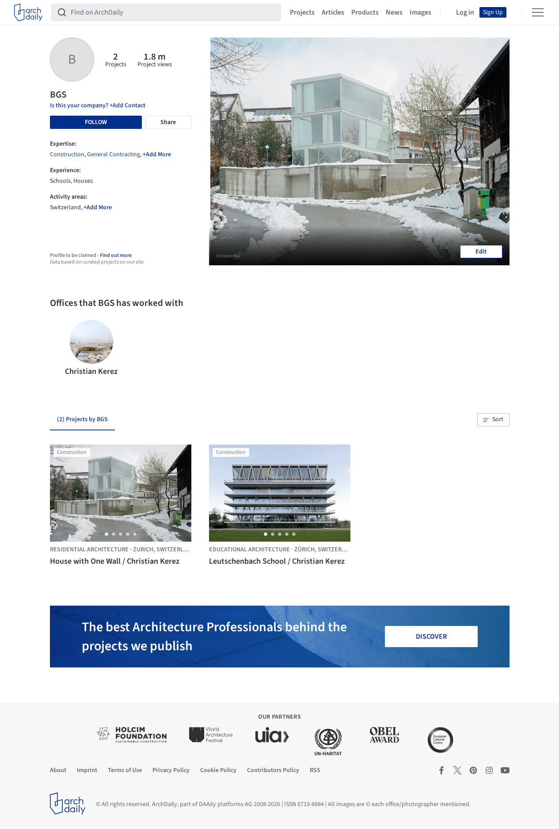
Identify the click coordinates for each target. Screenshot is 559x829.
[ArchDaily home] (28, 12)
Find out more (116, 255)
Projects (302, 12)
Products (365, 12)
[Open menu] (538, 12)
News (394, 12)
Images (420, 12)
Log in (465, 12)
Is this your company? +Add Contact (97, 105)
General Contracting (113, 154)
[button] (60, 348)
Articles (333, 12)
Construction (67, 154)
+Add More (157, 154)
